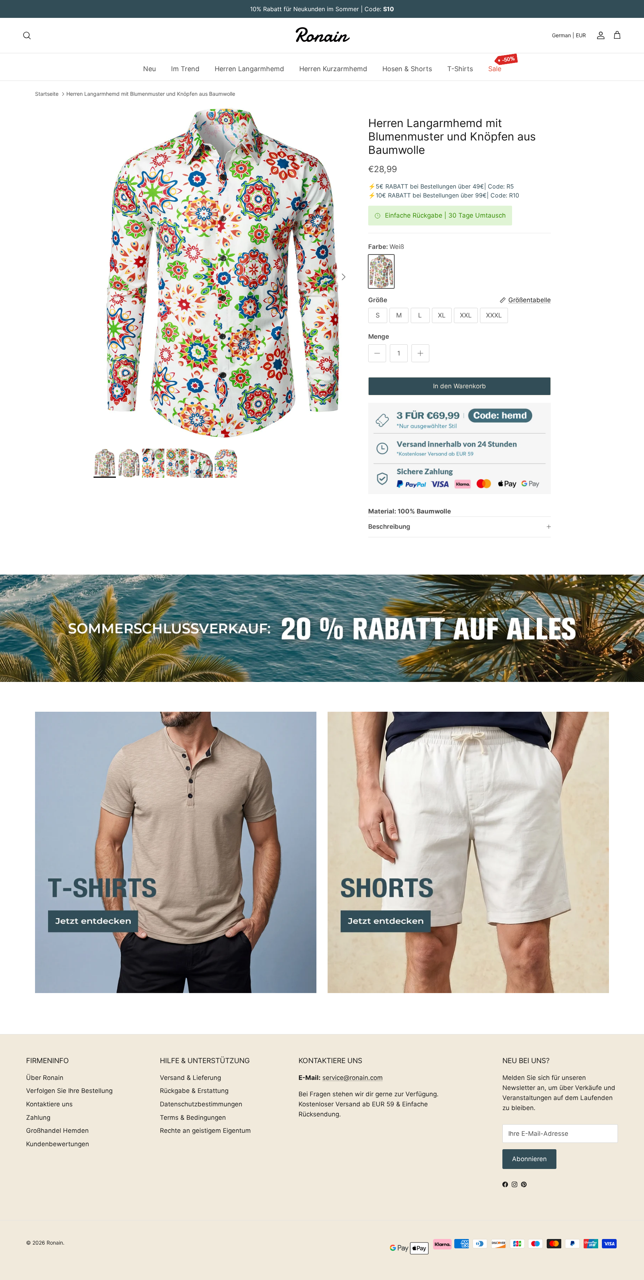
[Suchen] (26, 35)
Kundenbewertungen (57, 1144)
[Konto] (599, 35)
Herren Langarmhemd (249, 68)
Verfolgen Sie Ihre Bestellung (69, 1090)
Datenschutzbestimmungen (201, 1104)
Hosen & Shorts (407, 68)
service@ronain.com (352, 1077)
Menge (378, 336)
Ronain (55, 1242)
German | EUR (569, 35)
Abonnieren (529, 1159)
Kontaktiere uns (49, 1104)
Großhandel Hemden (57, 1130)
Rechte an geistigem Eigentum (205, 1130)
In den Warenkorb (459, 386)
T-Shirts (460, 68)
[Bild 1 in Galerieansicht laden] (223, 273)
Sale (494, 68)
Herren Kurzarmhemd (333, 68)
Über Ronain (44, 1077)
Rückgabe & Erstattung (194, 1090)
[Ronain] (322, 35)
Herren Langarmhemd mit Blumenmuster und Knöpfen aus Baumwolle (150, 94)
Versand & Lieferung (190, 1077)
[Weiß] (381, 271)
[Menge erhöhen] (420, 353)
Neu (149, 68)
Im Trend (185, 68)
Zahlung (38, 1117)
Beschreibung (389, 526)
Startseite (47, 94)
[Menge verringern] (377, 353)
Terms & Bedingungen (193, 1117)
